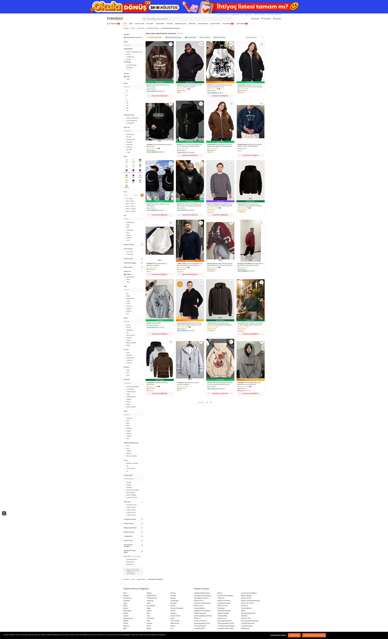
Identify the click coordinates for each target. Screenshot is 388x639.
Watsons (126, 595)
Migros (149, 628)
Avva (148, 616)
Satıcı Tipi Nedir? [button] (136, 556)
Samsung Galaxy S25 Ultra (250, 621)
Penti (125, 593)
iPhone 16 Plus (223, 606)
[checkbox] (126, 161)
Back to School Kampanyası (250, 600)
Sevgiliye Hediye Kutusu (202, 593)
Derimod (173, 603)
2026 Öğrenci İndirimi (201, 598)
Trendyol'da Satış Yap (236, 14)
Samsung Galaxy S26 (248, 613)
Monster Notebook (176, 608)
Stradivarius (127, 598)
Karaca (172, 626)
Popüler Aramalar (200, 613)
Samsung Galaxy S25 (224, 621)
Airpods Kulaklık (199, 608)
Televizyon (221, 608)
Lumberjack (174, 600)
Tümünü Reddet (294, 635)
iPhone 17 (197, 618)
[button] (133, 34)
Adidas (125, 613)
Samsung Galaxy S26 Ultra (203, 616)
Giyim (133, 579)
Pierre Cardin (174, 621)
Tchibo (125, 623)
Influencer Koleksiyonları (202, 603)
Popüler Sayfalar (223, 613)
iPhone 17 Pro (246, 618)
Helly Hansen (174, 623)
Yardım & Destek (260, 14)
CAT (171, 628)
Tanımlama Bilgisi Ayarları (278, 635)
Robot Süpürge (246, 595)
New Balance (151, 606)
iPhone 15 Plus (246, 598)
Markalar (244, 616)
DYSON (172, 611)
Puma (125, 603)
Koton (172, 618)
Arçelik (149, 611)
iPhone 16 (244, 606)
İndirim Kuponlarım (223, 14)
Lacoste (126, 616)
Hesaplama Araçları (224, 603)
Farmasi (149, 623)
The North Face (152, 598)
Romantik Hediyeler (224, 611)
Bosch (149, 626)
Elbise (243, 611)
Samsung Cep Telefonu (249, 593)
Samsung (150, 600)
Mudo (149, 603)
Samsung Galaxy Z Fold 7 (226, 623)
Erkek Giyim (140, 28)
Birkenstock (127, 611)
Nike (148, 613)
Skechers (173, 613)
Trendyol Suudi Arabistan (226, 626)
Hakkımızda (248, 14)
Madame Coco (128, 618)
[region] (194, 635)
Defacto (126, 621)
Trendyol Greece (246, 626)
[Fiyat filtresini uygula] (142, 195)
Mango (149, 593)
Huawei (173, 606)
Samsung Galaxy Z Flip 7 (202, 623)
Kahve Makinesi (246, 608)
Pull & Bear (150, 618)
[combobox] (255, 37)
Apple (125, 606)
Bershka (173, 595)
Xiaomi (125, 608)
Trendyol (126, 28)
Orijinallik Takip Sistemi (226, 628)
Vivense (173, 593)
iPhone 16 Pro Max (247, 603)
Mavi (148, 621)
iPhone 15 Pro (198, 600)
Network (126, 626)
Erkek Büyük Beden (153, 28)
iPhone (220, 593)
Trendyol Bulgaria (200, 626)
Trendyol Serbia (199, 628)
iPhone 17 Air (222, 618)
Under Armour (175, 616)
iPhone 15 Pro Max (224, 600)
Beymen (173, 598)
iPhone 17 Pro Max (200, 621)
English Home (151, 595)
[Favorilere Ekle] (171, 44)
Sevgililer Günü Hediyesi (202, 611)
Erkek (133, 28)
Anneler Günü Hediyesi (225, 595)
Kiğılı (125, 628)
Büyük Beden (141, 579)
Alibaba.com (245, 628)
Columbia (126, 600)
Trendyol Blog (222, 616)
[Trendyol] (114, 18)
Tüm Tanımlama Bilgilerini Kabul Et (314, 635)
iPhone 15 (221, 598)
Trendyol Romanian (248, 623)
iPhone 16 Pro (198, 606)
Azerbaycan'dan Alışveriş (202, 595)
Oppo (149, 608)
